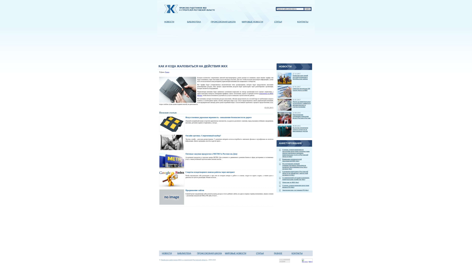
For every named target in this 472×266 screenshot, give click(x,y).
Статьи (278, 22)
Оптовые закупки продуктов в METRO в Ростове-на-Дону (211, 154)
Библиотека (194, 22)
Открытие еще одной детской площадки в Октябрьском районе (300, 77)
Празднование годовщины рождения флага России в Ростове (302, 116)
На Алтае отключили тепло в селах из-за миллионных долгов (300, 129)
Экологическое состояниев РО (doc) (295, 190)
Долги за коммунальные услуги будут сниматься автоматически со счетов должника (302, 104)
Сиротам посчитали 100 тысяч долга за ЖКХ (301, 89)
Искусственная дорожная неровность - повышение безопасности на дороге (218, 117)
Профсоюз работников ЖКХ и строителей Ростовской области (184, 260)
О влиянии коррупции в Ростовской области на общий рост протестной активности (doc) (295, 173)
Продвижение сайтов (194, 190)
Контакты (302, 22)
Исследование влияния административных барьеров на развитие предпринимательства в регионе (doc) (294, 166)
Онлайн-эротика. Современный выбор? (203, 136)
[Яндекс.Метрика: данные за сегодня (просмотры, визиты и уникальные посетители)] (307, 260)
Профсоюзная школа (223, 22)
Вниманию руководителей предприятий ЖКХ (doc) (292, 160)
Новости (169, 22)
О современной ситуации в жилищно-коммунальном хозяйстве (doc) (296, 178)
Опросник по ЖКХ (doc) (290, 182)
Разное (167, 72)
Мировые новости (252, 22)
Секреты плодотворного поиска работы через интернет (210, 172)
